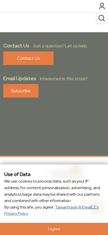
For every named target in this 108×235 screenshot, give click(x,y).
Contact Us (28, 58)
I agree (54, 228)
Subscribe (21, 91)
